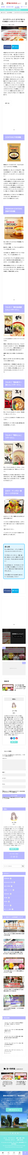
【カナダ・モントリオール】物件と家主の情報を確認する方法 (13, 1030)
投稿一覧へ (13, 742)
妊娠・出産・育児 (20, 1138)
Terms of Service (16, 1147)
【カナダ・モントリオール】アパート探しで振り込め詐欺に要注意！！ (13, 1044)
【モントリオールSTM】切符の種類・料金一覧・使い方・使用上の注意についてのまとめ (13, 953)
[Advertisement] (14, 117)
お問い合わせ (20, 1140)
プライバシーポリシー (10, 1140)
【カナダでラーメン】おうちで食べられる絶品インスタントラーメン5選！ (7, 1084)
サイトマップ (11, 1138)
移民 (7, 901)
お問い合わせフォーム (14, 1109)
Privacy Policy (8, 1147)
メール (4, 778)
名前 (3, 772)
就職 (7, 897)
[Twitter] (15, 47)
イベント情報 (9, 909)
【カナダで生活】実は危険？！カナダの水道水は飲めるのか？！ (14, 1009)
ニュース (8, 905)
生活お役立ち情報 (10, 882)
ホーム (5, 1138)
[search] (23, 866)
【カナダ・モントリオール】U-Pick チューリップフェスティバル (13, 1050)
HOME (3, 12)
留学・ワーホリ (9, 890)
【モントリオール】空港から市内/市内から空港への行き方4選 (14, 934)
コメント (4, 758)
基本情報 (8, 878)
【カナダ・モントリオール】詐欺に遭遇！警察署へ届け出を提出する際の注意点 (13, 1037)
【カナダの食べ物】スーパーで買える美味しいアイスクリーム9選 (20, 687)
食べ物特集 (9, 12)
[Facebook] (7, 47)
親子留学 (8, 893)
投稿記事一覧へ (14, 849)
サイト (3, 784)
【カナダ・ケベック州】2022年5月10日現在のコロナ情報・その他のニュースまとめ (13, 1023)
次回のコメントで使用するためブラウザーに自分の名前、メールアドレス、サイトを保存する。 (14, 792)
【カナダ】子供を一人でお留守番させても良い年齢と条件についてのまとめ (14, 990)
